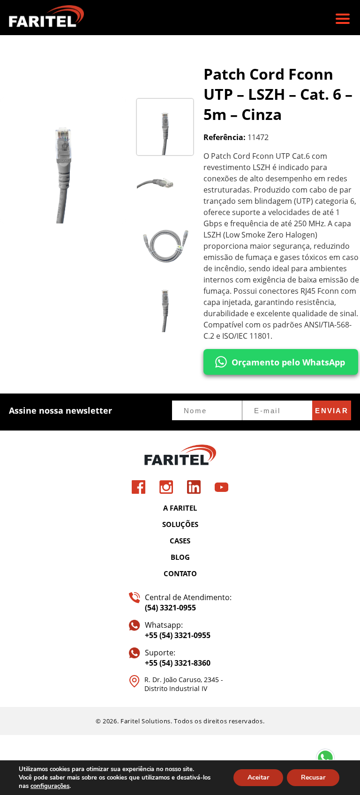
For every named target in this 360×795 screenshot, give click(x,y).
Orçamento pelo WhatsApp (288, 362)
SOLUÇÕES (180, 524)
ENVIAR (331, 411)
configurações (49, 786)
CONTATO (180, 573)
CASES (180, 540)
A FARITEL (180, 508)
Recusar (313, 777)
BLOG (180, 557)
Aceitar (258, 777)
